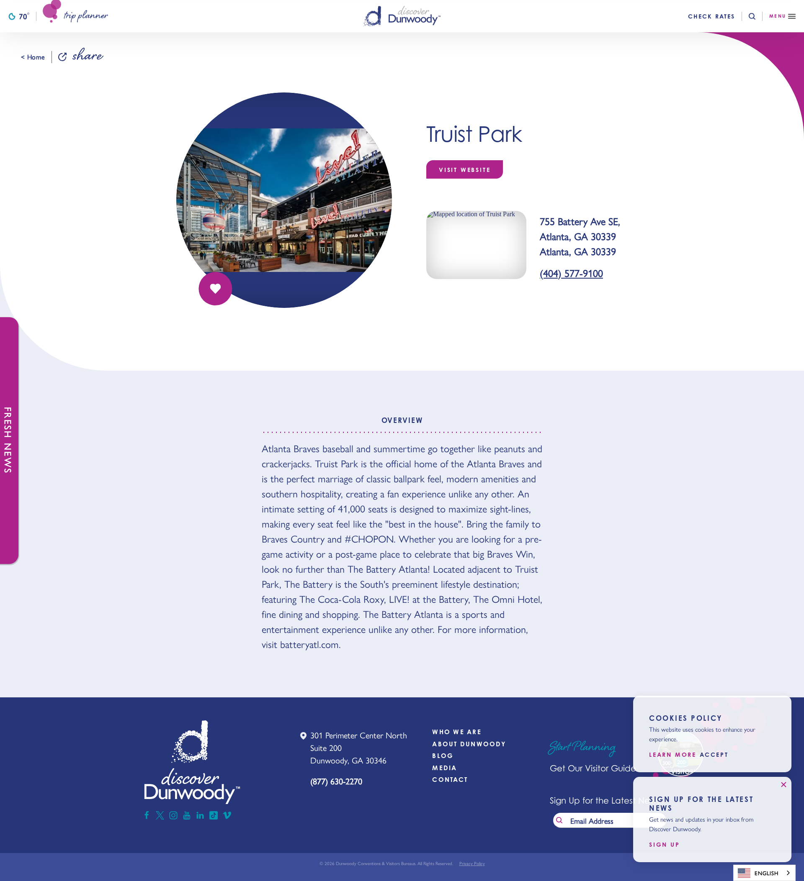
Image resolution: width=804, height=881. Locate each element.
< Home (33, 57)
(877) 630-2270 (336, 781)
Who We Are (457, 732)
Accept (714, 755)
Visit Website (464, 169)
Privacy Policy (472, 863)
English (766, 873)
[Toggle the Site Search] (759, 16)
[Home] (402, 16)
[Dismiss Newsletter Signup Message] (783, 785)
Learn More (672, 755)
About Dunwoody (469, 744)
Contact (450, 780)
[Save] (215, 289)
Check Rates (711, 16)
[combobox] (764, 873)
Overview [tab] (402, 420)
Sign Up (664, 845)
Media (444, 768)
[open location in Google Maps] (476, 244)
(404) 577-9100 (571, 273)
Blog (443, 756)
